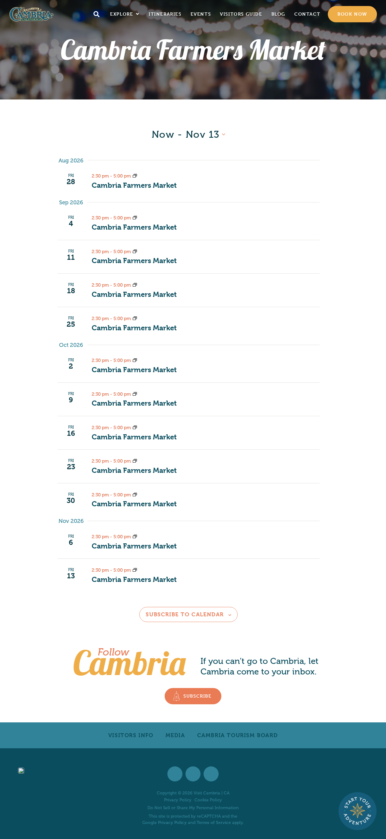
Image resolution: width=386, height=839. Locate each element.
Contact (307, 14)
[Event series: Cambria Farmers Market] (135, 176)
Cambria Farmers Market (134, 185)
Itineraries (165, 14)
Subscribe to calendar (185, 614)
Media (175, 735)
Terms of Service (214, 822)
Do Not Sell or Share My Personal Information (193, 807)
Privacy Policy (177, 800)
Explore (121, 14)
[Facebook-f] (174, 773)
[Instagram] (193, 773)
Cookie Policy (208, 800)
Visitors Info (130, 735)
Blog (278, 14)
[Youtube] (211, 773)
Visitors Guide (241, 14)
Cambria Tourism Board (237, 735)
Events (201, 14)
